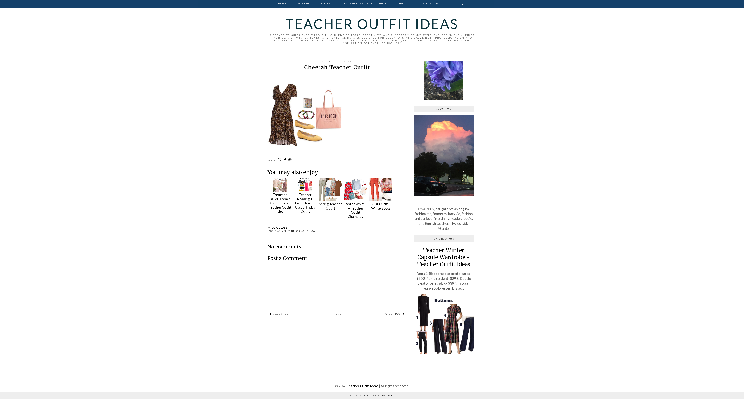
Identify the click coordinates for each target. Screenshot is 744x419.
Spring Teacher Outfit (330, 206)
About (403, 3)
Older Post (394, 314)
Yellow (310, 231)
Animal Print (285, 231)
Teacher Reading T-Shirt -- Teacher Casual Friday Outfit (305, 202)
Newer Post (280, 314)
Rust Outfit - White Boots (380, 206)
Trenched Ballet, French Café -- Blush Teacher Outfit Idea (280, 202)
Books (326, 3)
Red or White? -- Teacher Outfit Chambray (355, 210)
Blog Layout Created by (372, 395)
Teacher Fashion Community (364, 3)
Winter (303, 3)
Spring (299, 231)
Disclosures (429, 3)
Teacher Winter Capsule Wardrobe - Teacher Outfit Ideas (443, 257)
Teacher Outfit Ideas (372, 24)
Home (282, 3)
